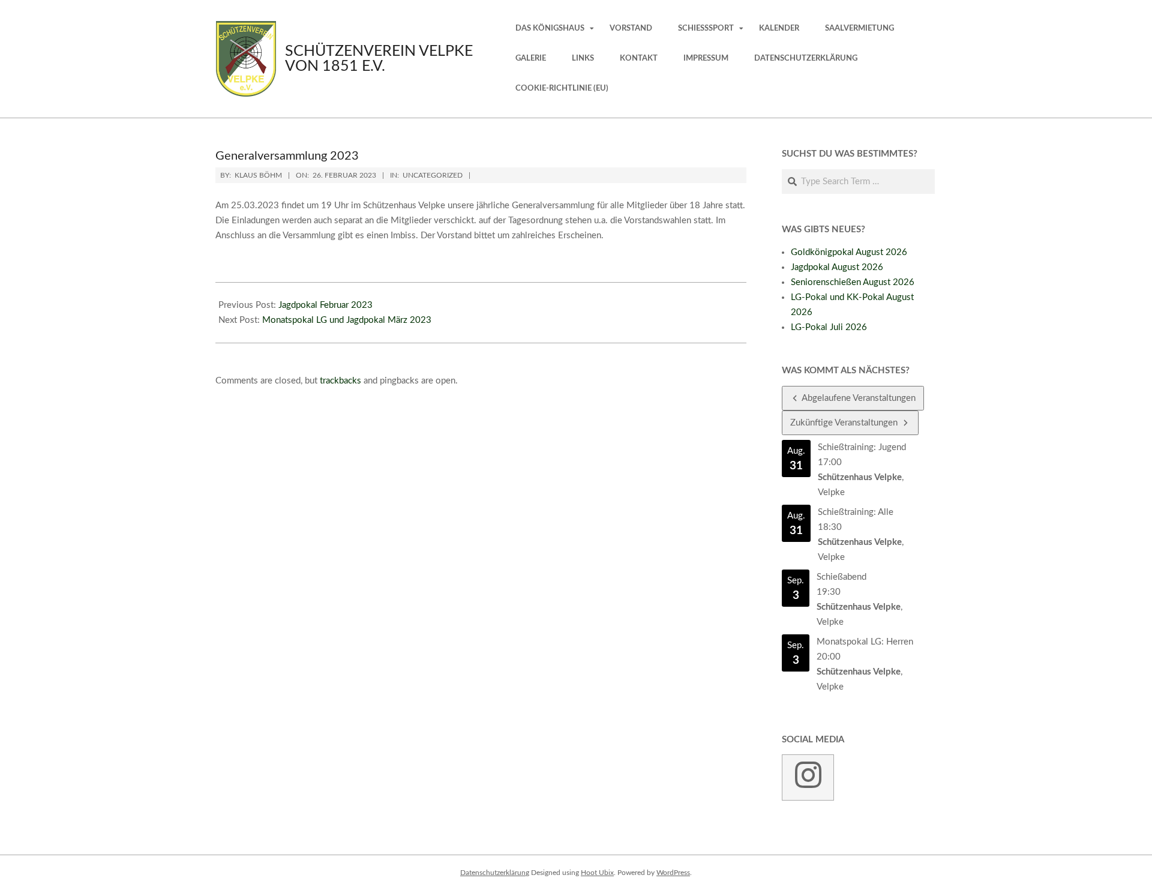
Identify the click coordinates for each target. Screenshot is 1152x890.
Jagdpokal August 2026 (837, 267)
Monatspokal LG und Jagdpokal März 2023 (346, 320)
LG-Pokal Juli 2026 (829, 327)
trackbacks (340, 380)
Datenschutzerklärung (494, 872)
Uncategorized (433, 175)
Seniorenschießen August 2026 (852, 282)
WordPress (673, 872)
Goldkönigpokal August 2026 (849, 252)
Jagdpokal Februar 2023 (325, 305)
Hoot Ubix (597, 872)
